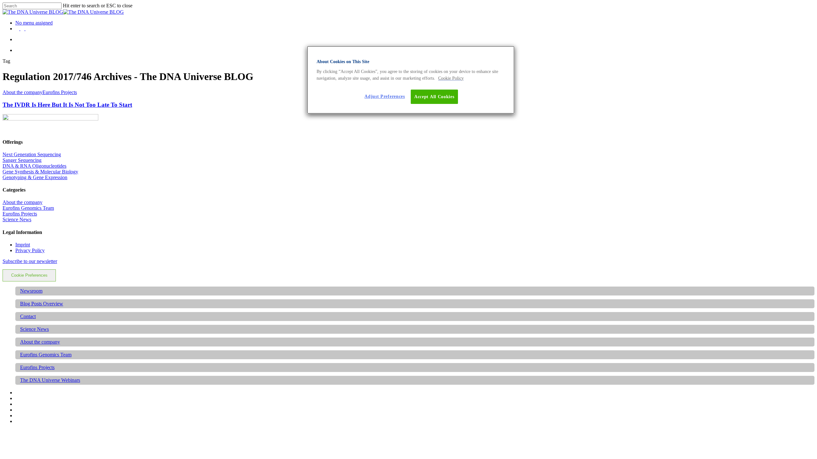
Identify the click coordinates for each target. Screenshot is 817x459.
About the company (22, 92)
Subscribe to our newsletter (30, 261)
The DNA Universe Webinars (50, 380)
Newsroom (31, 291)
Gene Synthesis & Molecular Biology (40, 171)
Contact (28, 316)
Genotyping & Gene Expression (35, 177)
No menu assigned (34, 23)
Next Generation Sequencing (32, 154)
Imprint (22, 244)
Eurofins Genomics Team (28, 208)
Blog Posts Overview (41, 303)
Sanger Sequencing (22, 160)
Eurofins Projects (59, 92)
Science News (17, 219)
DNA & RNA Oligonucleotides (34, 166)
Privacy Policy (30, 250)
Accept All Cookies (434, 96)
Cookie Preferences (29, 275)
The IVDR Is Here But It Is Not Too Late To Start (67, 104)
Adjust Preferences (384, 96)
